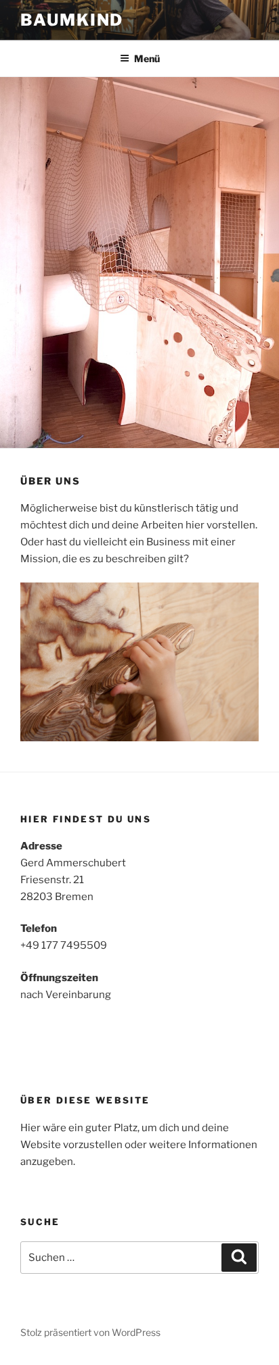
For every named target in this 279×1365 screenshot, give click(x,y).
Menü (147, 58)
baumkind (71, 20)
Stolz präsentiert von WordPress (90, 1332)
